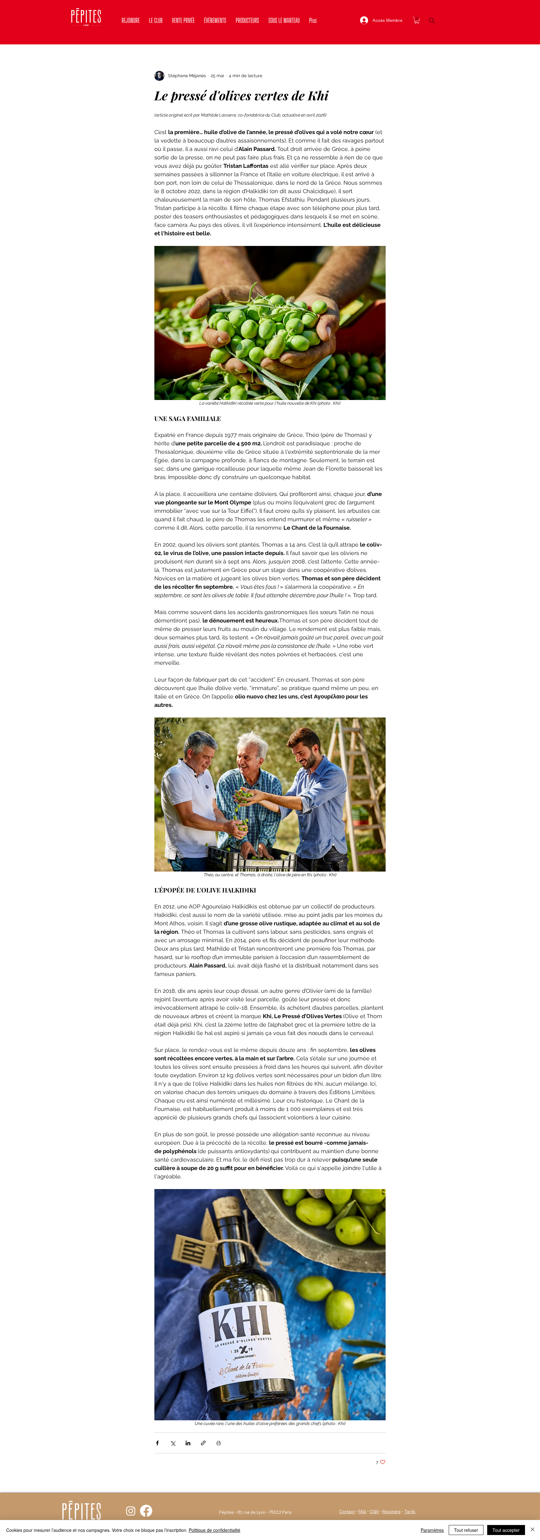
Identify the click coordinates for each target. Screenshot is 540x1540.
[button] (417, 20)
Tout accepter (506, 1530)
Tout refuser (466, 1530)
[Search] (431, 20)
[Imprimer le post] (219, 1443)
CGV (374, 1511)
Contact (347, 1511)
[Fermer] (532, 1530)
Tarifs (409, 1511)
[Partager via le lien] (203, 1443)
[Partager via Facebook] (157, 1443)
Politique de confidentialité (214, 1530)
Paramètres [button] (432, 1530)
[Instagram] (131, 1511)
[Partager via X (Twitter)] (173, 1443)
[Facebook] (146, 1511)
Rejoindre (391, 1511)
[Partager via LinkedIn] (188, 1443)
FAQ (362, 1511)
